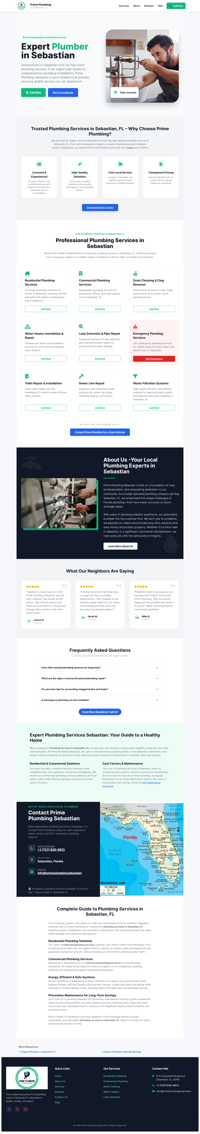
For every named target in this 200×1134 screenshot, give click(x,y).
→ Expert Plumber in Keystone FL (37, 1051)
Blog (57, 1102)
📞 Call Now (176, 5)
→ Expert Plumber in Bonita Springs (121, 1051)
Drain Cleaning (112, 1086)
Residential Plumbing (115, 1076)
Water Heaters (111, 1091)
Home (58, 1076)
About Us (60, 1081)
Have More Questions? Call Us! (100, 711)
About (136, 5)
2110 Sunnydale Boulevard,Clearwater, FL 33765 (170, 1078)
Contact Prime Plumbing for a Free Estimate (100, 432)
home (130, 147)
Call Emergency (154, 358)
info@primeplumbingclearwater (173, 1091)
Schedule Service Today (100, 207)
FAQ (160, 5)
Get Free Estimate (63, 92)
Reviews (149, 5)
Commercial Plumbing (116, 1081)
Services (124, 5)
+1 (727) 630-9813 (167, 1085)
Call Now (35, 92)
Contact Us (61, 1097)
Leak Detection (112, 1097)
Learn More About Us (120, 546)
